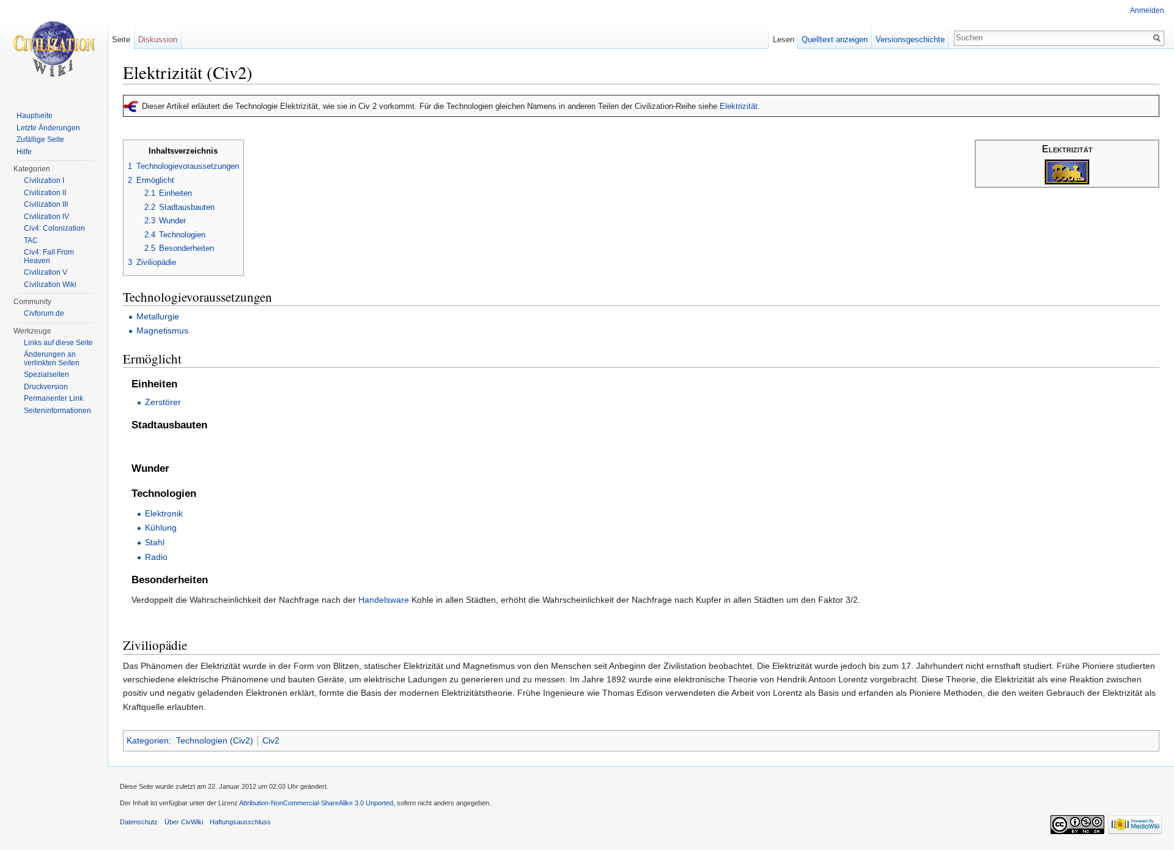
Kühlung (161, 527)
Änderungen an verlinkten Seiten (51, 358)
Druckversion (46, 386)
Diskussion (157, 39)
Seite (121, 39)
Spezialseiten (46, 374)
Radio (156, 557)
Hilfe (24, 151)
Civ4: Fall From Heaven (49, 256)
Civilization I (44, 180)
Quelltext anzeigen (835, 39)
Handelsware (383, 600)
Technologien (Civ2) (214, 740)
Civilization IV (46, 216)
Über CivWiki (183, 822)
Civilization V (45, 272)
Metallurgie (157, 316)
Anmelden (1147, 10)
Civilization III (46, 204)
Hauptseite (35, 115)
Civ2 (270, 740)
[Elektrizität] (1067, 171)
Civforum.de (44, 313)
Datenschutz (139, 822)
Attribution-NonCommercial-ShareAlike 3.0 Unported (316, 803)
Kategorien (148, 740)
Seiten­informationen (57, 410)
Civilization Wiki (50, 284)
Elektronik (164, 513)
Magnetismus (162, 330)
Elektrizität (739, 106)
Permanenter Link (53, 398)
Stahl (154, 542)
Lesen (783, 39)
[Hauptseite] (54, 49)
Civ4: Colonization (54, 228)
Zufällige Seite (40, 139)
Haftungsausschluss (240, 822)
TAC (31, 240)
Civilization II (45, 192)
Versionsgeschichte (910, 39)
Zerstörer (163, 402)
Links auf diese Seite (58, 342)
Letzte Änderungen (48, 128)
